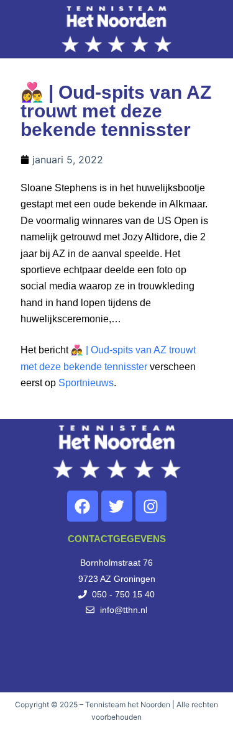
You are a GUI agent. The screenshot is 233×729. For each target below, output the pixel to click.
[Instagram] (151, 506)
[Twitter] (116, 506)
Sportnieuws (86, 383)
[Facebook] (82, 506)
